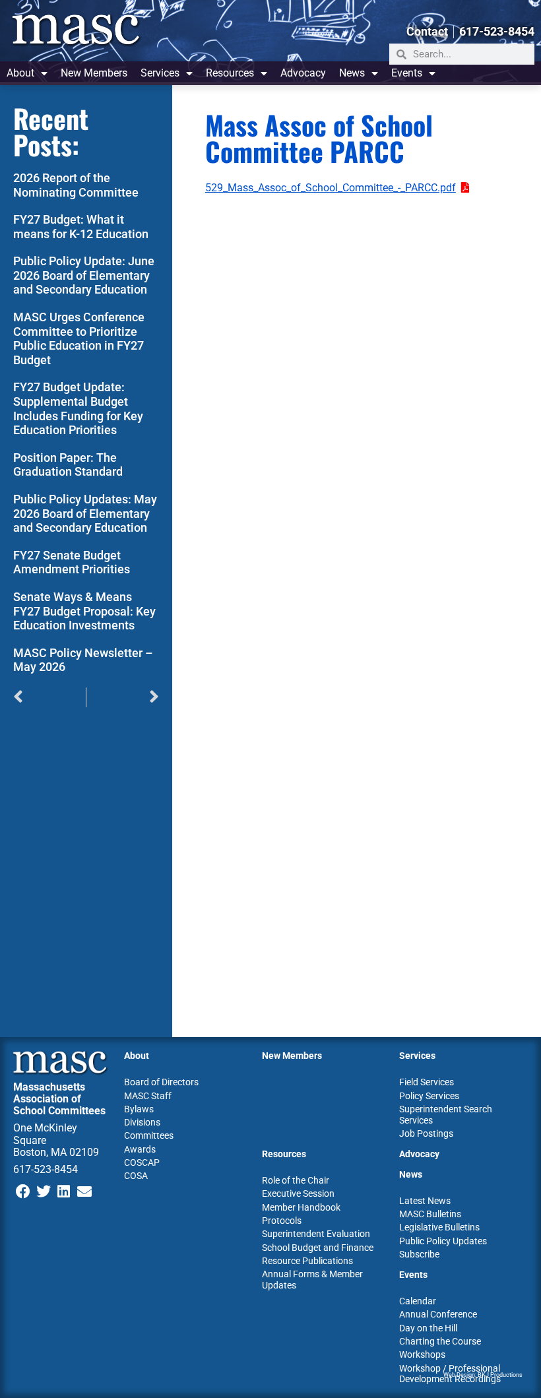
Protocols (282, 1220)
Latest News (425, 1200)
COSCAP (142, 1162)
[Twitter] (44, 1191)
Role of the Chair (295, 1180)
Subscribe (419, 1254)
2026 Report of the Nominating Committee (76, 185)
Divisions (142, 1122)
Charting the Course (440, 1341)
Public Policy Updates (443, 1241)
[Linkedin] (64, 1191)
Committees (149, 1135)
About (20, 73)
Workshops (422, 1354)
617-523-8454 (45, 1169)
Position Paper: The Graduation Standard (68, 465)
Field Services (426, 1082)
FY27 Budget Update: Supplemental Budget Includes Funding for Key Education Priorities (78, 408)
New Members (94, 73)
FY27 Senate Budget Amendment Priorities (71, 562)
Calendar (417, 1301)
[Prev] (49, 697)
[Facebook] (23, 1191)
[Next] (122, 697)
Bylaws (139, 1109)
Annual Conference (438, 1314)
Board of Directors (161, 1082)
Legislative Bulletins (439, 1227)
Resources (230, 73)
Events (406, 73)
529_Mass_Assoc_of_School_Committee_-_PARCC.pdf (330, 187)
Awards (140, 1149)
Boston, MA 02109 (56, 1152)
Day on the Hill (428, 1328)
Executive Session (298, 1193)
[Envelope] (84, 1191)
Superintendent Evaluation (316, 1233)
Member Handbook (301, 1207)
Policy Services (429, 1096)
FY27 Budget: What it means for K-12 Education (80, 226)
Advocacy (303, 73)
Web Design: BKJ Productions (483, 1375)
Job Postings (426, 1133)
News (352, 73)
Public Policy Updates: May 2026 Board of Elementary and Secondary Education (85, 513)
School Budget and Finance (317, 1247)
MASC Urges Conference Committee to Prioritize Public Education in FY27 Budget (78, 338)
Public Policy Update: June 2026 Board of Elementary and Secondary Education (83, 275)
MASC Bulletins (430, 1214)
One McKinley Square (45, 1134)
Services (160, 73)
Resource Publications (307, 1260)
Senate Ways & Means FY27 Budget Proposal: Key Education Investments (84, 611)
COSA (136, 1175)
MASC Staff (148, 1096)
